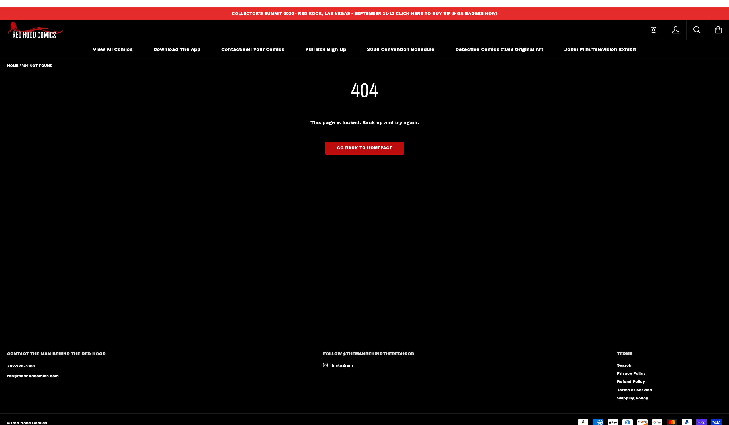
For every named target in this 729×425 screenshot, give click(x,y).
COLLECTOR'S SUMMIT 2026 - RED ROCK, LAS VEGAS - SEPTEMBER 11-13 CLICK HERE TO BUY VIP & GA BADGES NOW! (364, 13)
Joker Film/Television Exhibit (600, 49)
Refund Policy (631, 382)
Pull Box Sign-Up (325, 49)
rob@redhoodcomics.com (33, 376)
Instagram (342, 365)
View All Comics (113, 49)
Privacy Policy (631, 373)
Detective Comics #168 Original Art (499, 49)
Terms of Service (634, 390)
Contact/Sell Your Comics (252, 49)
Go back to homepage (364, 148)
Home (13, 66)
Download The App (176, 49)
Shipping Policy (632, 398)
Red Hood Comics (29, 423)
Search (624, 365)
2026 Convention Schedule (401, 49)
